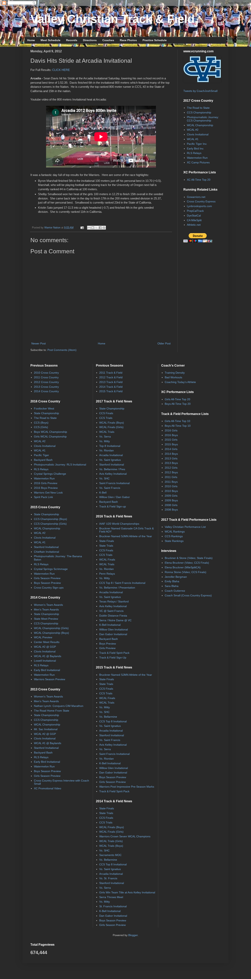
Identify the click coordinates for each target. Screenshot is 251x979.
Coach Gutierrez (175, 590)
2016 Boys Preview (46, 487)
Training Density (175, 372)
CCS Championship (199, 112)
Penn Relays (107, 573)
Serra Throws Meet (111, 897)
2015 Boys (171, 444)
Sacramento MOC (110, 855)
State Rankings (174, 540)
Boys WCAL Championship (50, 431)
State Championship (46, 413)
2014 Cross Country (46, 391)
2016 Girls (171, 430)
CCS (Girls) (41, 427)
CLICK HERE (61, 70)
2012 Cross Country (46, 382)
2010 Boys (171, 491)
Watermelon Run (197, 157)
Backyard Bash (43, 459)
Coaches (108, 40)
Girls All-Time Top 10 (177, 421)
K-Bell (102, 492)
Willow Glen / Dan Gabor (114, 497)
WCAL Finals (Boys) (111, 422)
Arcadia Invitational (111, 455)
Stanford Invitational (46, 547)
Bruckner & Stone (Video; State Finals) (189, 558)
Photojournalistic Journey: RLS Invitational (60, 464)
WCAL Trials (106, 431)
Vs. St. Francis (108, 878)
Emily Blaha (172, 581)
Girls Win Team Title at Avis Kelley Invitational (127, 892)
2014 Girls (171, 449)
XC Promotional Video (47, 788)
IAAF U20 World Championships (119, 523)
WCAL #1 (192, 139)
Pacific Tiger (41, 455)
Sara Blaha (171, 586)
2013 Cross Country (46, 386)
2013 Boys (171, 463)
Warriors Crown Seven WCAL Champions (124, 836)
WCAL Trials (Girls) (111, 841)
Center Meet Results (46, 642)
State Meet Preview (46, 618)
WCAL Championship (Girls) (51, 628)
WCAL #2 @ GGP (45, 646)
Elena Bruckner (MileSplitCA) (183, 567)
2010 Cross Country (46, 372)
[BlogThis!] (93, 228)
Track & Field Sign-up (112, 506)
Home (31, 40)
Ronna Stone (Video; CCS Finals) (185, 572)
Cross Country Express (201, 201)
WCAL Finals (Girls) (111, 427)
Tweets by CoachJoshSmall (200, 90)
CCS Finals (106, 413)
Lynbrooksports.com (199, 206)
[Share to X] (96, 228)
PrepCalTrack (195, 210)
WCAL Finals (107, 559)
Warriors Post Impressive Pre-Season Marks (126, 786)
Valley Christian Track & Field (112, 18)
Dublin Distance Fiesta (113, 615)
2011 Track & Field (110, 372)
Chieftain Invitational (46, 551)
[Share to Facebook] (100, 228)
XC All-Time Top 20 (198, 179)
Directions (90, 40)
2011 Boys (171, 481)
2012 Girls (171, 467)
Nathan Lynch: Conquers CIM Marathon (58, 705)
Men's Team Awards (46, 609)
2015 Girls (171, 439)
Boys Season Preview (47, 582)
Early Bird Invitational (47, 670)
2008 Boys (171, 509)
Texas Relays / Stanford (114, 601)
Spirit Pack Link (43, 497)
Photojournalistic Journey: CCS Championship (203, 119)
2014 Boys (171, 453)
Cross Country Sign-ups (49, 587)
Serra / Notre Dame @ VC (115, 620)
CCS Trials (105, 417)
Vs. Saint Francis (109, 487)
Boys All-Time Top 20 (178, 403)
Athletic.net (194, 224)
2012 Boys (171, 472)
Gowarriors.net (196, 196)
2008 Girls (171, 505)
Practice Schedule (155, 40)
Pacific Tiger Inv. (197, 143)
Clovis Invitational (197, 134)
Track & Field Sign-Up (112, 657)
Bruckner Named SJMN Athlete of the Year (125, 536)
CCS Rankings (174, 536)
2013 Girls (171, 458)
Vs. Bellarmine (108, 716)
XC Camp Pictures (198, 162)
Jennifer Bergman (176, 576)
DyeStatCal (194, 215)
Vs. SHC (104, 478)
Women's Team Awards (48, 604)
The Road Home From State (51, 710)
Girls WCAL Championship (50, 436)
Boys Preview (107, 643)
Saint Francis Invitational (114, 483)
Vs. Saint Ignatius (110, 459)
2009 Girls (171, 495)
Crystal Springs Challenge (50, 473)
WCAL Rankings (175, 531)
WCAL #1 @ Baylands (47, 656)
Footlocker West (44, 408)
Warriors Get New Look (48, 492)
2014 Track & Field (111, 386)
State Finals (106, 540)
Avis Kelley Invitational (113, 473)
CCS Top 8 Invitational (113, 721)
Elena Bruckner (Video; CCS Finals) (187, 562)
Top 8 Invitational (109, 445)
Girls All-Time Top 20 (177, 399)
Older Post (164, 343)
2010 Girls (171, 486)
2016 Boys (171, 435)
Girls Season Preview (47, 578)
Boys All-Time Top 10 (178, 425)
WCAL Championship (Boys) (51, 632)
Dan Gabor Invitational (113, 634)
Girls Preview (107, 648)
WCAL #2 (192, 129)
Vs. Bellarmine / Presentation (117, 587)
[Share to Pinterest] (104, 228)
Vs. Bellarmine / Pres (112, 469)
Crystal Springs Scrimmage (51, 569)
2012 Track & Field (111, 377)
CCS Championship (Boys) (50, 519)
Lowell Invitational (45, 660)
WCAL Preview (43, 637)
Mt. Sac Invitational (45, 729)
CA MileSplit (194, 220)
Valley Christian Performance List (185, 526)
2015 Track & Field (111, 391)
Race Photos (128, 40)
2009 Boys (171, 500)
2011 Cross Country (46, 377)
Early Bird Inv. (195, 148)
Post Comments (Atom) (61, 349)
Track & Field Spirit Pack (114, 652)
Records (71, 40)
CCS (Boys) (41, 422)
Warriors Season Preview (49, 679)
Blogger (133, 935)
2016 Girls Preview (45, 483)
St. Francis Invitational (113, 906)
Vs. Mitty (104, 441)
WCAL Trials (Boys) (111, 845)
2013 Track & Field (111, 382)
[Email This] (89, 228)
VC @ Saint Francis (111, 610)
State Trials (106, 545)
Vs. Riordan (106, 450)
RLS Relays (194, 153)
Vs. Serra (105, 436)
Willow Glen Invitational (113, 629)
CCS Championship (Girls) (50, 523)
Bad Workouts (173, 377)
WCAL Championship (200, 125)
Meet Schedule (50, 40)
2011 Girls (171, 477)
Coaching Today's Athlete (180, 382)
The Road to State (198, 107)
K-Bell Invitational (110, 624)
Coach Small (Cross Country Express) (188, 595)
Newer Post (38, 343)
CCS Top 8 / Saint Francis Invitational (122, 582)
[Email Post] (82, 227)
